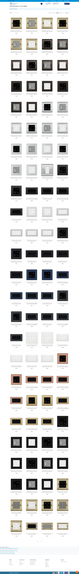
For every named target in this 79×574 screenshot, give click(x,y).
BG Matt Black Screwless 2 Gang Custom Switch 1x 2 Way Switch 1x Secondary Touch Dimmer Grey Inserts (32, 492)
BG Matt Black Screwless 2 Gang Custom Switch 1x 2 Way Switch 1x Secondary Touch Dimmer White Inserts (47, 492)
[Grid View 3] (59, 13)
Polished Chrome (21, 563)
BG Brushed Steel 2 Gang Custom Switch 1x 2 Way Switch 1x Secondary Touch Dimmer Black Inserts (31, 136)
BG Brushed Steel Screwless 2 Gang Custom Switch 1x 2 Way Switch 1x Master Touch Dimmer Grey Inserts (32, 157)
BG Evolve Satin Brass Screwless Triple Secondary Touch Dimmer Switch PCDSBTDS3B (47, 429)
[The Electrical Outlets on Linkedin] (65, 561)
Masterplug (10, 563)
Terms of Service (47, 566)
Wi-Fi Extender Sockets (32, 562)
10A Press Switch (32, 563)
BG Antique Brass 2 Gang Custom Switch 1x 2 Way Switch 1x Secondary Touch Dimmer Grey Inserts (16, 52)
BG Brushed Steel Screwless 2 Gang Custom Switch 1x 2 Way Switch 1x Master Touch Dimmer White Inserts (47, 157)
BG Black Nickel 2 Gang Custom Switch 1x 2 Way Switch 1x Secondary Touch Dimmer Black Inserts (31, 73)
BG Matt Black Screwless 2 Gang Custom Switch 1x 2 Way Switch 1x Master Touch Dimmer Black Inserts (32, 471)
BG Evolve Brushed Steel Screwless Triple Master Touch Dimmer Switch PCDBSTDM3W (31, 241)
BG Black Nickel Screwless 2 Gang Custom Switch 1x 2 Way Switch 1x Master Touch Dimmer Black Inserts (16, 94)
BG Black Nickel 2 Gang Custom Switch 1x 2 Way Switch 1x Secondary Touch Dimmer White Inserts (62, 73)
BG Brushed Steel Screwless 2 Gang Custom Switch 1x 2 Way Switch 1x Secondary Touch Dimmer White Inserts (32, 178)
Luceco (10, 562)
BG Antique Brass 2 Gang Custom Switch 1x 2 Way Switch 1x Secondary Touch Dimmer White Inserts (31, 52)
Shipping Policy (47, 565)
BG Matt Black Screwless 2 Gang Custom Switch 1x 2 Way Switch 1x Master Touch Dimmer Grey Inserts (47, 471)
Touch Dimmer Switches (32, 564)
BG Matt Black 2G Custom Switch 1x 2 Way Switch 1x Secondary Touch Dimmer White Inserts (16, 471)
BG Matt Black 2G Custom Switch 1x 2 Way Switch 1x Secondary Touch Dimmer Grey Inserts (62, 450)
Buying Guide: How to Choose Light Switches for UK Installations (10, 548)
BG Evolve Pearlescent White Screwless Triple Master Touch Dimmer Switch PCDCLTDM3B (32, 367)
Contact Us (46, 562)
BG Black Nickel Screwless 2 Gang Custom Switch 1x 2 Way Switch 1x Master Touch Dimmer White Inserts (47, 94)
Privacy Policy (46, 563)
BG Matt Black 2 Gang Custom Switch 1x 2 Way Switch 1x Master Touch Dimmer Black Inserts (62, 429)
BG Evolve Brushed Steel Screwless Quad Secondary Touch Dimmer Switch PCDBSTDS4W (16, 241)
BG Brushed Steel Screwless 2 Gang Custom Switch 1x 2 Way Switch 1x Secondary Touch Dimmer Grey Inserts (16, 178)
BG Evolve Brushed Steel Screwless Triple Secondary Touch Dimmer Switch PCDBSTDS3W (47, 241)
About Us (46, 561)
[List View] (63, 13)
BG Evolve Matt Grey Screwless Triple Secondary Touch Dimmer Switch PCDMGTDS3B (16, 346)
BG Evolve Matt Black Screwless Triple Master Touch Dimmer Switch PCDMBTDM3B (63, 262)
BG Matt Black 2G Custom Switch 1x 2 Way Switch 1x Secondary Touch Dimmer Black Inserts (47, 450)
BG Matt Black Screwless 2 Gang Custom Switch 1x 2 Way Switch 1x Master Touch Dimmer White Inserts (62, 471)
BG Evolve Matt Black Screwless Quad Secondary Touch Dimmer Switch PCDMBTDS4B (47, 262)
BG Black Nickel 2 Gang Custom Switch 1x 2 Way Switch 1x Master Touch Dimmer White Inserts (16, 73)
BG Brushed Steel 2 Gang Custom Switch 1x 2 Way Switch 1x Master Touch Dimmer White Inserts (16, 136)
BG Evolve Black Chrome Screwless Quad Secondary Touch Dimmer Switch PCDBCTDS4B (47, 199)
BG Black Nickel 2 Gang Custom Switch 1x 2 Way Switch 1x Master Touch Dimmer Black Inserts (47, 52)
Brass (20, 561)
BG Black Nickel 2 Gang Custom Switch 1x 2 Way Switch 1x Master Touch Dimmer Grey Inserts (62, 52)
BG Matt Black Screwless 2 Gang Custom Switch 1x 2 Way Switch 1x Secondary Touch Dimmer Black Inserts (16, 492)
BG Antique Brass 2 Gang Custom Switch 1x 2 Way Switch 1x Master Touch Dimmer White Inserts (47, 31)
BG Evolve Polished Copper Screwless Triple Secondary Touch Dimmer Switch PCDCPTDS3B (16, 408)
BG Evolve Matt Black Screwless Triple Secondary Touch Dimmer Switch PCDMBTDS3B (16, 283)
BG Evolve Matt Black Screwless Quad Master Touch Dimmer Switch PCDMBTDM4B (32, 262)
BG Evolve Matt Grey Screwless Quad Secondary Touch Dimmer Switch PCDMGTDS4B (47, 325)
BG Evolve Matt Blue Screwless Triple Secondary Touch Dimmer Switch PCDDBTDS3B (47, 304)
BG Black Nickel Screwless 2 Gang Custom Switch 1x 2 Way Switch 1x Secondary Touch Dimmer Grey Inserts (16, 115)
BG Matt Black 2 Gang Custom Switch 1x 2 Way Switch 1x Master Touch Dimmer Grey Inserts (16, 450)
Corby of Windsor (11, 564)
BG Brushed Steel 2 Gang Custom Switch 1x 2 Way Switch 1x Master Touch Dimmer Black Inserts (47, 115)
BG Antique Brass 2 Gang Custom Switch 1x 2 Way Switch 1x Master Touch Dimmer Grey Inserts (32, 31)
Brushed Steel (21, 562)
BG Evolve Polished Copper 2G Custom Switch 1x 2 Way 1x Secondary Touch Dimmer (16, 388)
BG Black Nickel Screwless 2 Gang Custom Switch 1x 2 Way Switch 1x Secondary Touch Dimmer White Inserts (32, 115)
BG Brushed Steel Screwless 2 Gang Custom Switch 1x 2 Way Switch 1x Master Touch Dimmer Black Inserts (16, 157)
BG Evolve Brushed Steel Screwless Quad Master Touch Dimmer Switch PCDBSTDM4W (62, 220)
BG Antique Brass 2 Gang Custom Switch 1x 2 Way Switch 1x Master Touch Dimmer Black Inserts (16, 31)
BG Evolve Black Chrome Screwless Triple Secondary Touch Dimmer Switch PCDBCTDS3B (16, 220)
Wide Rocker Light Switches (33, 561)
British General (11, 561)
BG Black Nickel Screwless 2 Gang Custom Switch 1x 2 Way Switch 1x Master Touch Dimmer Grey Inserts (31, 94)
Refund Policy (46, 564)
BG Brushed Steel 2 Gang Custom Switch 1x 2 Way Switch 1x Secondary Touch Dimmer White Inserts (62, 136)
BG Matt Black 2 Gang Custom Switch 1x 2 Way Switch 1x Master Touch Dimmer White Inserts (31, 450)
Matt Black (21, 564)
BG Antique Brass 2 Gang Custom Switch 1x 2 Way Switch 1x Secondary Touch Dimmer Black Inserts (62, 31)
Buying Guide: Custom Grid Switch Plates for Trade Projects (9, 550)
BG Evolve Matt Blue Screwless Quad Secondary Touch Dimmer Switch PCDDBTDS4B (16, 304)
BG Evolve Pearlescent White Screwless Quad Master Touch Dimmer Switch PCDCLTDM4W (63, 346)
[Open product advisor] (77, 572)
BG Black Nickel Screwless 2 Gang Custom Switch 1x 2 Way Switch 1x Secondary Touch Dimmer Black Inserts (62, 94)
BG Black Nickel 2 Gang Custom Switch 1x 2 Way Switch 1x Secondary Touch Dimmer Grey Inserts (47, 73)
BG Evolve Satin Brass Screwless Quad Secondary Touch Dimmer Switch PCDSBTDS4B (16, 429)
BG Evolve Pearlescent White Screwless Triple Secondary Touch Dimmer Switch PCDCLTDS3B (47, 367)
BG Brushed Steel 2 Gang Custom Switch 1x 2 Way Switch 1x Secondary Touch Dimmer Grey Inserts (47, 136)
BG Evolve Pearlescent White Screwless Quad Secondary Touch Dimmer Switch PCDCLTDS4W (16, 367)
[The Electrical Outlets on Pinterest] (62, 561)
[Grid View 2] (61, 13)
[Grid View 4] (57, 13)
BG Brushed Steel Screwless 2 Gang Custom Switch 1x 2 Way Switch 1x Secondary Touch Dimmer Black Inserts (62, 157)
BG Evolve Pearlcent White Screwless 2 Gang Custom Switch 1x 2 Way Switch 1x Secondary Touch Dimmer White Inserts (32, 346)
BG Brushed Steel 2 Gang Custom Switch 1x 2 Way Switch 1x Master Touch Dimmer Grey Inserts (62, 115)
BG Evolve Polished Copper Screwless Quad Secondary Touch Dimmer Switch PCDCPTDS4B (47, 388)
